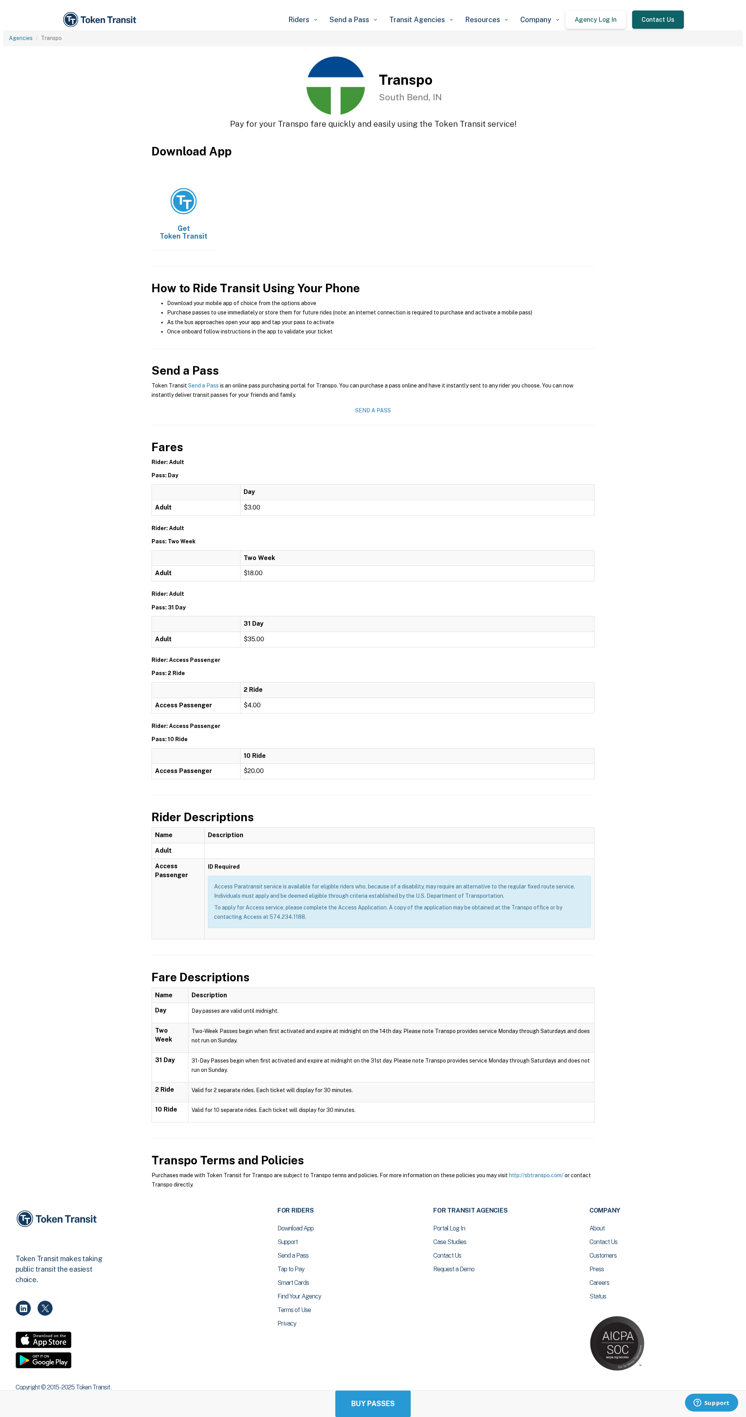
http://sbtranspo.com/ (536, 1175)
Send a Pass (203, 385)
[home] (101, 19)
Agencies (21, 38)
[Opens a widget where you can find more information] (711, 1403)
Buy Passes (373, 1404)
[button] (302, 19)
